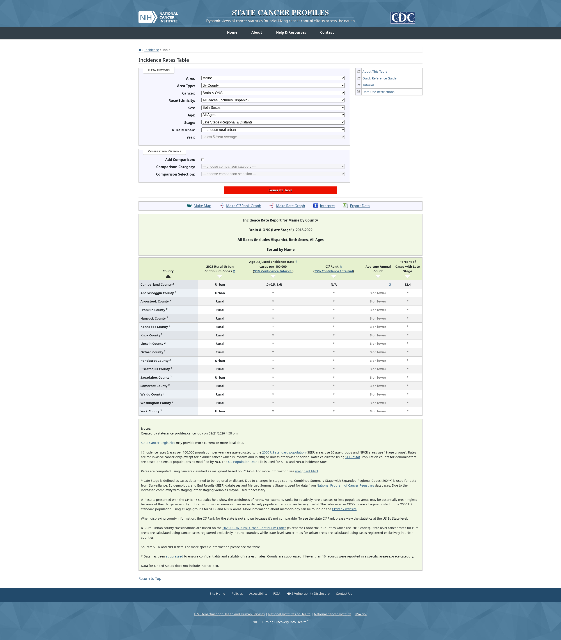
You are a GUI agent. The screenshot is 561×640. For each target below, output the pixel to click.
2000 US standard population (284, 452)
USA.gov (361, 614)
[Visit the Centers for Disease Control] (403, 16)
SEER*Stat (352, 457)
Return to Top (149, 578)
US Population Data (242, 462)
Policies (237, 593)
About (256, 32)
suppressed (174, 556)
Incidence (151, 49)
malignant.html (306, 471)
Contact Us (344, 593)
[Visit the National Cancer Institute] (158, 15)
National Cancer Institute (332, 614)
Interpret (327, 206)
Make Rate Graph (290, 206)
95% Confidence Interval (273, 271)
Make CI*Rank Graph (243, 206)
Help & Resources (291, 32)
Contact (327, 32)
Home (232, 32)
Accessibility (258, 593)
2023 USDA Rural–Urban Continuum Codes (254, 528)
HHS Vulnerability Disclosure (308, 593)
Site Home (217, 593)
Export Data (360, 206)
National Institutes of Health (289, 614)
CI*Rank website (344, 509)
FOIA (276, 593)
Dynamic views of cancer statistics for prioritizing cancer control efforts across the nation (280, 20)
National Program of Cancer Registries (345, 485)
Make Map (202, 206)
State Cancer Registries (158, 443)
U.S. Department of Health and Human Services (229, 614)
